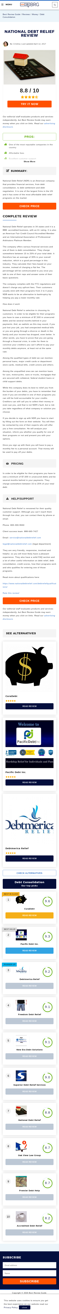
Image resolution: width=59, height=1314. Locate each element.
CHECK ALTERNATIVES (29, 873)
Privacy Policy (11, 1307)
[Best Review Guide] (29, 5)
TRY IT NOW (29, 104)
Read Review (30, 706)
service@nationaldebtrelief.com (25, 538)
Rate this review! (11, 593)
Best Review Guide (11, 14)
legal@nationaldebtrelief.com (17, 544)
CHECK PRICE (29, 206)
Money (35, 14)
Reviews (26, 14)
